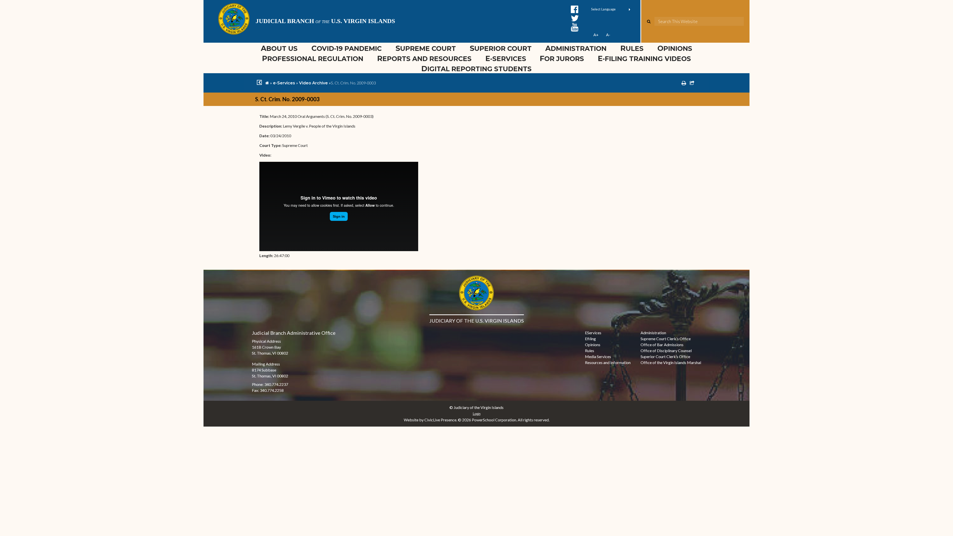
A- (608, 34)
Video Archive (313, 83)
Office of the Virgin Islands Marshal (671, 362)
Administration (576, 48)
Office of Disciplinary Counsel (666, 350)
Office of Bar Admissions (662, 344)
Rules (632, 48)
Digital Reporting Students (476, 68)
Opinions (674, 48)
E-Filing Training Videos (648, 58)
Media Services (598, 356)
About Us (279, 48)
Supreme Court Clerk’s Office (666, 338)
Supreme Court (426, 48)
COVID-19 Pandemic (346, 48)
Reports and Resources (424, 58)
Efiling (590, 338)
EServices (593, 332)
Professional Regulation (312, 58)
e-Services (505, 58)
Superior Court (501, 48)
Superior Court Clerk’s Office (665, 356)
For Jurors (562, 58)
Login (476, 414)
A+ (596, 34)
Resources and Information (608, 362)
